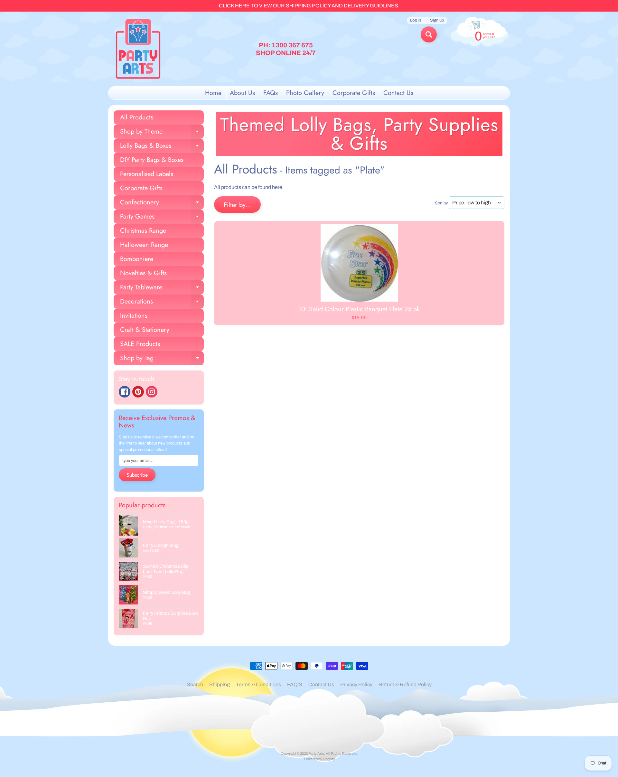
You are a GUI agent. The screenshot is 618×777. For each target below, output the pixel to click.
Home (213, 93)
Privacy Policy (356, 684)
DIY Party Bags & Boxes (151, 159)
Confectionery (162, 204)
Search (195, 684)
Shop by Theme (162, 133)
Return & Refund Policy (405, 684)
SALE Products (140, 344)
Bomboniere (136, 259)
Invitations (133, 315)
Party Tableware (162, 289)
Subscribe (137, 475)
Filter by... (237, 205)
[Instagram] (151, 392)
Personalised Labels (146, 174)
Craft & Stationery (144, 329)
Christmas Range (143, 230)
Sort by (441, 203)
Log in (415, 20)
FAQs (270, 93)
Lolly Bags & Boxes (162, 147)
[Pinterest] (138, 392)
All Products (136, 117)
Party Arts (316, 753)
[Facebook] (124, 392)
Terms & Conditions (258, 684)
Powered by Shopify (319, 759)
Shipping (219, 684)
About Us (242, 93)
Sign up (437, 20)
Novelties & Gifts (143, 273)
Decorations (162, 303)
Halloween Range (144, 244)
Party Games (162, 218)
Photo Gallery (305, 93)
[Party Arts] (138, 49)
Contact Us (398, 93)
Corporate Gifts (353, 93)
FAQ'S (294, 684)
